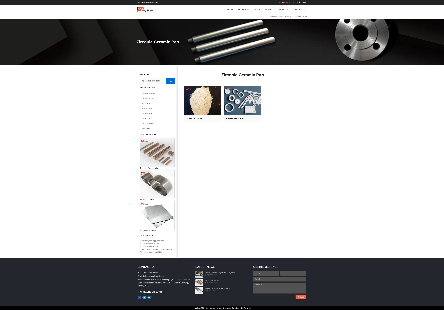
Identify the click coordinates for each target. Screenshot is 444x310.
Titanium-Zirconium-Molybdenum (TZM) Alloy (220, 273)
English (283, 2)
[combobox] (152, 81)
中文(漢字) (302, 2)
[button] (139, 297)
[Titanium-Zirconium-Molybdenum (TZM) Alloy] (199, 274)
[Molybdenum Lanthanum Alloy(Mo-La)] (199, 290)
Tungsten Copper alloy (212, 280)
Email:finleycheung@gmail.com (147, 2)
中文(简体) (292, 2)
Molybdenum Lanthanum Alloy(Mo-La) (217, 288)
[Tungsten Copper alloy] (199, 282)
